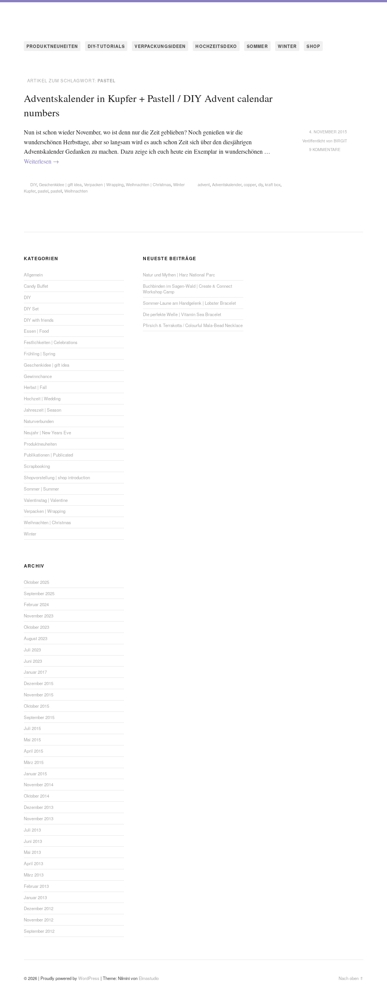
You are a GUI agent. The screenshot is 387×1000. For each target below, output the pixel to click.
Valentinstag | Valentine (46, 500)
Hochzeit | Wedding (42, 398)
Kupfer (30, 191)
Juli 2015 (32, 728)
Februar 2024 (36, 604)
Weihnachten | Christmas (148, 184)
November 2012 (38, 920)
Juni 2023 (33, 661)
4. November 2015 (328, 131)
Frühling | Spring (39, 353)
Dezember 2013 (38, 807)
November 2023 (38, 616)
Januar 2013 (35, 897)
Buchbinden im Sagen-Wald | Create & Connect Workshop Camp (187, 289)
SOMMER (257, 46)
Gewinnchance (38, 376)
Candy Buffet (36, 286)
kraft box (272, 184)
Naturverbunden (39, 421)
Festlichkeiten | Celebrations (50, 342)
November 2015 (38, 694)
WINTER (287, 46)
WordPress (88, 978)
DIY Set (31, 309)
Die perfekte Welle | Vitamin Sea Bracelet (182, 314)
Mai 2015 (32, 739)
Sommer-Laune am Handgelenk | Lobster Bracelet (189, 303)
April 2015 (33, 751)
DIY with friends (39, 320)
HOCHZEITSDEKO (216, 46)
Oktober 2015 (36, 706)
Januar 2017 (35, 672)
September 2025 (39, 593)
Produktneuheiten (40, 444)
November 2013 (38, 818)
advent (204, 184)
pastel (43, 191)
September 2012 (39, 931)
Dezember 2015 (38, 683)
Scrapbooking (37, 466)
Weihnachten (76, 191)
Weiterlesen (41, 161)
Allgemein (33, 275)
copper (250, 184)
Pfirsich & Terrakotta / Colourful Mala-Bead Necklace (193, 325)
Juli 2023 (32, 650)
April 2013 (33, 863)
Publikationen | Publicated (48, 455)
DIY (33, 184)
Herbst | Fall (35, 387)
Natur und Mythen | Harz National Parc (179, 275)
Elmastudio (149, 978)
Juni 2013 (33, 841)
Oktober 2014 (36, 796)
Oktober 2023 (36, 627)
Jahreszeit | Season (42, 410)
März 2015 (33, 762)
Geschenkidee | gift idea (60, 184)
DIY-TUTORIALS (106, 46)
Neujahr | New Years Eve (47, 432)
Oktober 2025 (36, 582)
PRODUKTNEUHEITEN (52, 46)
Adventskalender (226, 184)
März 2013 (33, 875)
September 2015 (39, 717)
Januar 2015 (35, 773)
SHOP (313, 46)
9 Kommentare (325, 149)
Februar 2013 (36, 886)
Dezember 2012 (38, 908)
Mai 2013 (32, 852)
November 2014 (38, 784)
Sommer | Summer (41, 489)
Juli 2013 (32, 830)
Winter (179, 184)
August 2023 (35, 638)
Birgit (340, 141)
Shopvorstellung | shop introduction (57, 477)
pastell (56, 191)
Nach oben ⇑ (351, 978)
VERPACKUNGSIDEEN (160, 46)
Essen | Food (36, 331)
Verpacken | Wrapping (104, 184)
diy (260, 184)
